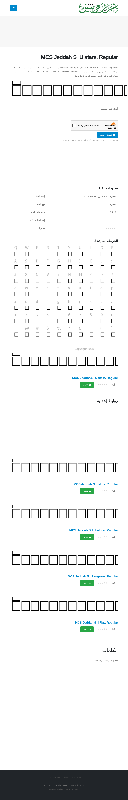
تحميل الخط (106, 135)
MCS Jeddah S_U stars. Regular (95, 378)
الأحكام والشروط (60, 785)
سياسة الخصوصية (77, 785)
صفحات (47, 785)
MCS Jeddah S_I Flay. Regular (96, 622)
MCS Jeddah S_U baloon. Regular (93, 530)
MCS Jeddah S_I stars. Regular (96, 484)
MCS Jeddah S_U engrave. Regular (93, 576)
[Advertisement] (61, 31)
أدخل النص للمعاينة (109, 109)
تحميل (86, 384)
